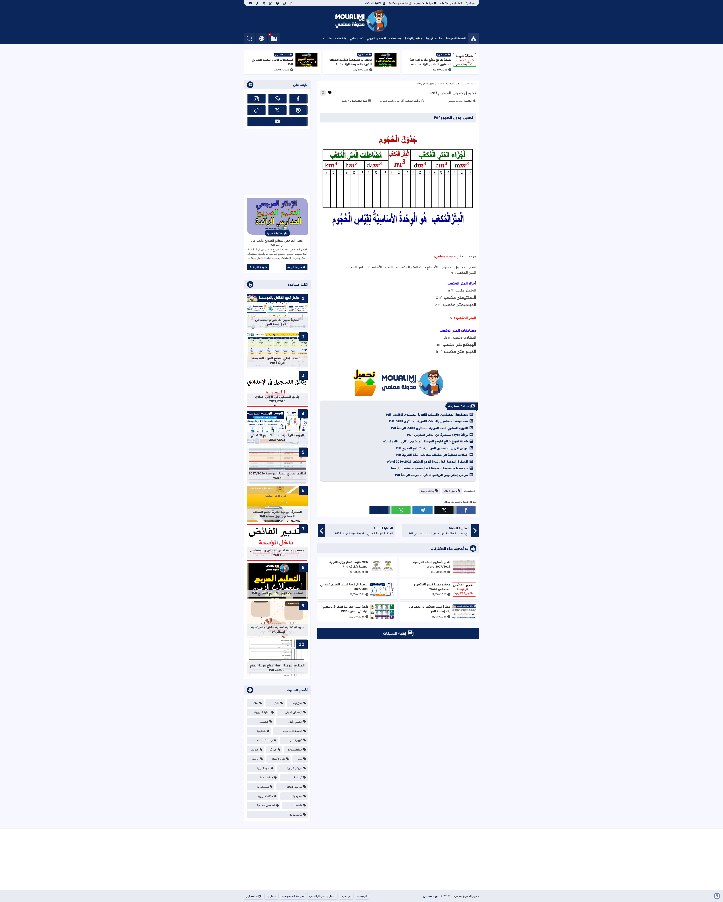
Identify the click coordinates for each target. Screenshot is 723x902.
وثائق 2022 (451, 83)
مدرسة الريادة (295, 267)
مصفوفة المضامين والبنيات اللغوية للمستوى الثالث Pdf (428, 421)
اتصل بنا (271, 896)
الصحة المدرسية (455, 38)
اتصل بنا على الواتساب (322, 896)
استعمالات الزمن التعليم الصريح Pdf (277, 593)
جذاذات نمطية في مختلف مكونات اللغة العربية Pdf (432, 455)
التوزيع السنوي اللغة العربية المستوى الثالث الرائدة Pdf (429, 428)
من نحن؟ (470, 3)
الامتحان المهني (376, 38)
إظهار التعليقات (394, 633)
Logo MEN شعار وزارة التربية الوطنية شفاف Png (348, 564)
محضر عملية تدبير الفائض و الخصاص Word (431, 587)
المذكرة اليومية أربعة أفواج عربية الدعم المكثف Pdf (277, 667)
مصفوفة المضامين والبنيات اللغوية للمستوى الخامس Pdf (427, 414)
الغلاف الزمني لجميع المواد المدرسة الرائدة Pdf (277, 360)
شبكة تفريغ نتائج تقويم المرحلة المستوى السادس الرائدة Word (430, 62)
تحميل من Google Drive (398, 383)
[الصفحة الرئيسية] (473, 38)
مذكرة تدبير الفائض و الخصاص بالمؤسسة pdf (277, 322)
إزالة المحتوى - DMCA (400, 3)
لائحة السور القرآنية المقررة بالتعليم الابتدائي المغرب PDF (345, 609)
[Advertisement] (277, 162)
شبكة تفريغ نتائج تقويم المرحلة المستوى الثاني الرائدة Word (425, 441)
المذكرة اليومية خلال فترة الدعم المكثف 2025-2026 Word (427, 461)
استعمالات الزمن (282, 54)
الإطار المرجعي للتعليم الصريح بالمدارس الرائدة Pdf (277, 243)
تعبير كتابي (356, 38)
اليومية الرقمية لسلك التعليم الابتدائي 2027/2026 (277, 437)
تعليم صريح (442, 54)
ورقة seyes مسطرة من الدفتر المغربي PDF (437, 435)
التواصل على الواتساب (451, 3)
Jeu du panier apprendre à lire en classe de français (429, 468)
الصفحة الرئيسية (468, 83)
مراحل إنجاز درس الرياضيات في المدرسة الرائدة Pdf (431, 475)
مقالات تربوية (434, 38)
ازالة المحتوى (253, 896)
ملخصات (340, 38)
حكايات (327, 38)
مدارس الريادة (413, 38)
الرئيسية (362, 896)
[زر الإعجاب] (330, 93)
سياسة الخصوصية (423, 3)
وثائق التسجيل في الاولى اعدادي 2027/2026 (277, 399)
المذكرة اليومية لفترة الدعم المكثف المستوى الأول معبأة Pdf (277, 514)
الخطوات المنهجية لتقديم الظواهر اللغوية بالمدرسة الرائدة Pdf (350, 62)
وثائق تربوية (427, 491)
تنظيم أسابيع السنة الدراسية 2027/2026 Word (431, 564)
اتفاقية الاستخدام (373, 3)
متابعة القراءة (260, 267)
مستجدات (395, 38)
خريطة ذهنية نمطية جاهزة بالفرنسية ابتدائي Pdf (277, 629)
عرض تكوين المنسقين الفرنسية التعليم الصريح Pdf (432, 448)
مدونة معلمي (431, 896)
